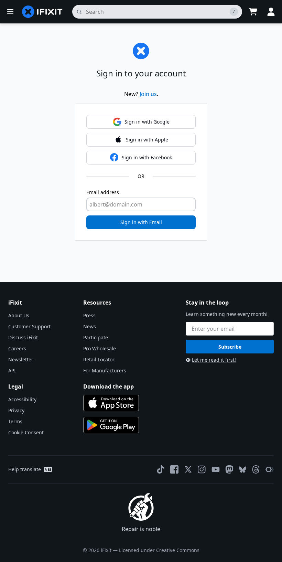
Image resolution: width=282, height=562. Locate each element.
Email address (102, 192)
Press (89, 315)
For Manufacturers (104, 370)
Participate (95, 337)
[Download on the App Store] (111, 403)
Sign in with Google (147, 121)
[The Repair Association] (269, 469)
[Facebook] (174, 469)
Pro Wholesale (99, 348)
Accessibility (22, 399)
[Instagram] (202, 469)
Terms (15, 421)
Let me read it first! (214, 360)
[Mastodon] (229, 469)
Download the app (108, 386)
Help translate (24, 469)
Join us (148, 94)
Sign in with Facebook (147, 157)
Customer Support (29, 326)
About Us (18, 315)
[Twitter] (188, 469)
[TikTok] (160, 469)
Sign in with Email (141, 222)
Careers (17, 348)
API (12, 370)
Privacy (16, 410)
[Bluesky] (242, 469)
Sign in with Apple (147, 139)
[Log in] (271, 12)
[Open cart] (253, 12)
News (89, 326)
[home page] (42, 12)
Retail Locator (99, 359)
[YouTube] (215, 469)
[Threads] (256, 469)
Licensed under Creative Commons (159, 550)
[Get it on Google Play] (111, 425)
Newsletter (20, 359)
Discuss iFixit (23, 337)
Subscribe (229, 346)
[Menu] (10, 12)
